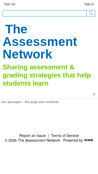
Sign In (89, 4)
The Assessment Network (40, 41)
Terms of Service (65, 135)
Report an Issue (32, 135)
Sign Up (9, 4)
